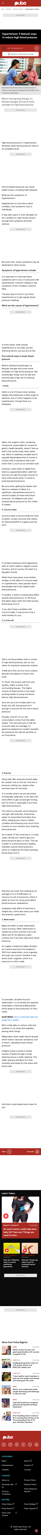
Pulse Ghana (7, 1504)
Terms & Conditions (6, 1492)
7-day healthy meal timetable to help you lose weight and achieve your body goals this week (26, 1378)
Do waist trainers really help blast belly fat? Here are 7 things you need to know (20, 1232)
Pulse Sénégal (30, 1504)
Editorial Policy (30, 1484)
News (15, 1347)
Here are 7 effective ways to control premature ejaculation (11, 1263)
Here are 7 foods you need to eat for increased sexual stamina (30, 1263)
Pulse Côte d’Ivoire (6, 1514)
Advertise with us (7, 1485)
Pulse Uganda (29, 1508)
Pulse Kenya (7, 1508)
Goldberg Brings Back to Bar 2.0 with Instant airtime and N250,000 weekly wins (25, 1365)
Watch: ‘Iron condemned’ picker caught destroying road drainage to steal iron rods (26, 1391)
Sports (26, 1461)
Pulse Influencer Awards (30, 1490)
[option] (11, 1257)
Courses (27, 1470)
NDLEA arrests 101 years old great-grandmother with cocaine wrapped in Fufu (26, 1352)
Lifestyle (8, 9)
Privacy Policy (30, 1480)
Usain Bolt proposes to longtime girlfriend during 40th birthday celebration (25, 1404)
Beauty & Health (18, 9)
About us (5, 1480)
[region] (20, 1257)
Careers (27, 1465)
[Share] (36, 48)
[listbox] (21, 1257)
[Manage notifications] (36, 1530)
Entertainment (7, 1465)
